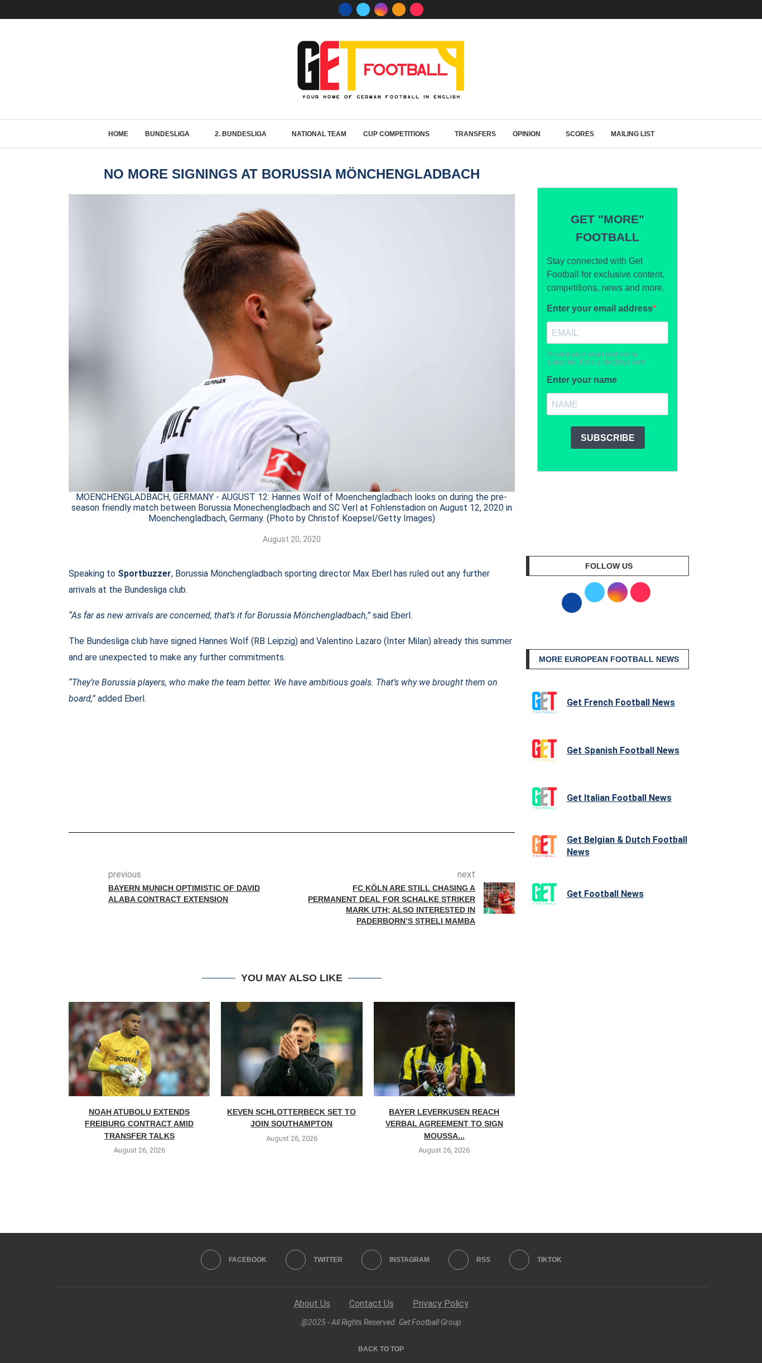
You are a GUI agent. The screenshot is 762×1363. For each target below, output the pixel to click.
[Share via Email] (333, 801)
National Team (319, 134)
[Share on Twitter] (296, 801)
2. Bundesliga (241, 134)
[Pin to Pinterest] (314, 801)
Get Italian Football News (619, 798)
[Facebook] (345, 9)
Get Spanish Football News (623, 750)
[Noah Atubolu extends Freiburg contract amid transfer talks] (139, 1049)
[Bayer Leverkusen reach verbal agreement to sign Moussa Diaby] (444, 1049)
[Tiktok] (416, 9)
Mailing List (632, 134)
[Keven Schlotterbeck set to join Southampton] (291, 1049)
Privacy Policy (441, 1303)
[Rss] (399, 9)
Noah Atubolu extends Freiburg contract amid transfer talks (139, 1123)
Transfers (475, 134)
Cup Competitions (396, 134)
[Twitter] (363, 9)
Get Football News (605, 894)
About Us (312, 1303)
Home (118, 134)
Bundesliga (167, 134)
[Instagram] (381, 9)
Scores (580, 134)
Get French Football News (621, 702)
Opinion (527, 134)
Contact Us (371, 1303)
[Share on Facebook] (274, 801)
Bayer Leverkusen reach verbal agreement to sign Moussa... (444, 1123)
